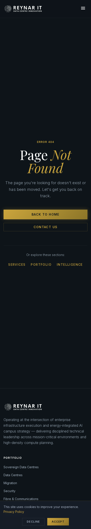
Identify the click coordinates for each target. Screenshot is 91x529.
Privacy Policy (14, 512)
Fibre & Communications (21, 499)
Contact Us (46, 227)
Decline (33, 521)
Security (9, 491)
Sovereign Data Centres (21, 467)
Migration (10, 483)
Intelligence (70, 264)
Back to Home (45, 214)
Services (16, 264)
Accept (58, 521)
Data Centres (13, 475)
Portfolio (41, 264)
